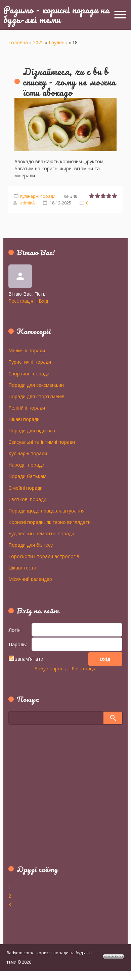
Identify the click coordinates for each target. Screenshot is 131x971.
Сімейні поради (25, 488)
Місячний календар (30, 579)
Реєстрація (20, 301)
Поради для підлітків (31, 430)
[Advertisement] (50, 798)
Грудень (58, 42)
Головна (18, 42)
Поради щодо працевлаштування (46, 510)
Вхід (43, 301)
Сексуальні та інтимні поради (41, 442)
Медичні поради (26, 350)
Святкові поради (27, 499)
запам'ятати (29, 659)
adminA (27, 203)
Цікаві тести (22, 567)
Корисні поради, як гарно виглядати (49, 522)
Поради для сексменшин (36, 385)
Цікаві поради (24, 419)
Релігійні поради (26, 408)
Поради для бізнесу (30, 545)
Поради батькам (27, 476)
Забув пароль (50, 668)
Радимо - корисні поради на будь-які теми (56, 14)
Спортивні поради (28, 373)
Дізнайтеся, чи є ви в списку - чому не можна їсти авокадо (69, 82)
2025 (38, 42)
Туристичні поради (29, 362)
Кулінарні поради (37, 196)
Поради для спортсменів (36, 396)
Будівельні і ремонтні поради (41, 533)
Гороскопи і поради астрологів (43, 556)
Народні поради (26, 465)
